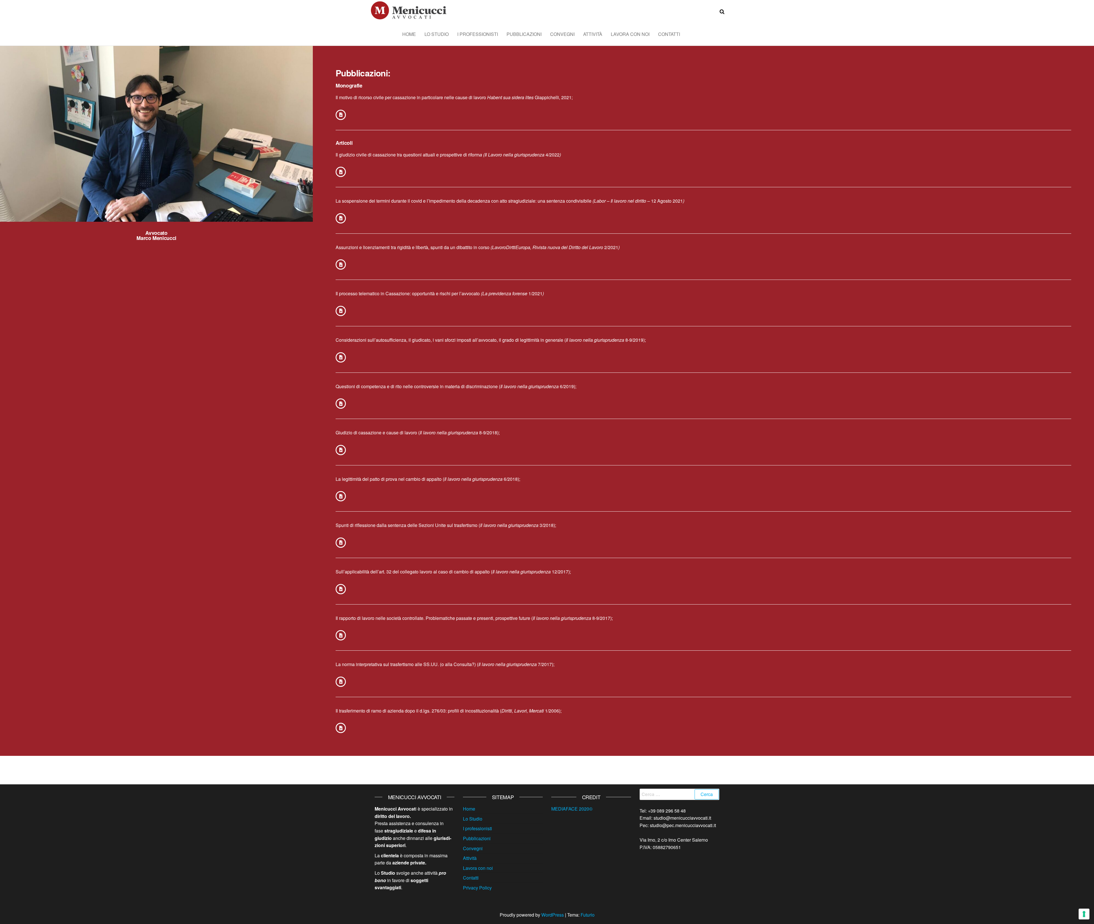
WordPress (552, 914)
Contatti (669, 34)
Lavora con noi (630, 34)
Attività (592, 34)
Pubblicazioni (524, 34)
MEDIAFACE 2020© (572, 808)
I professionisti (477, 34)
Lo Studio (436, 34)
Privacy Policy (477, 887)
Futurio (588, 914)
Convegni (562, 34)
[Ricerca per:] (679, 794)
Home (409, 34)
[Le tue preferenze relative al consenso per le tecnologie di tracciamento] (1084, 914)
